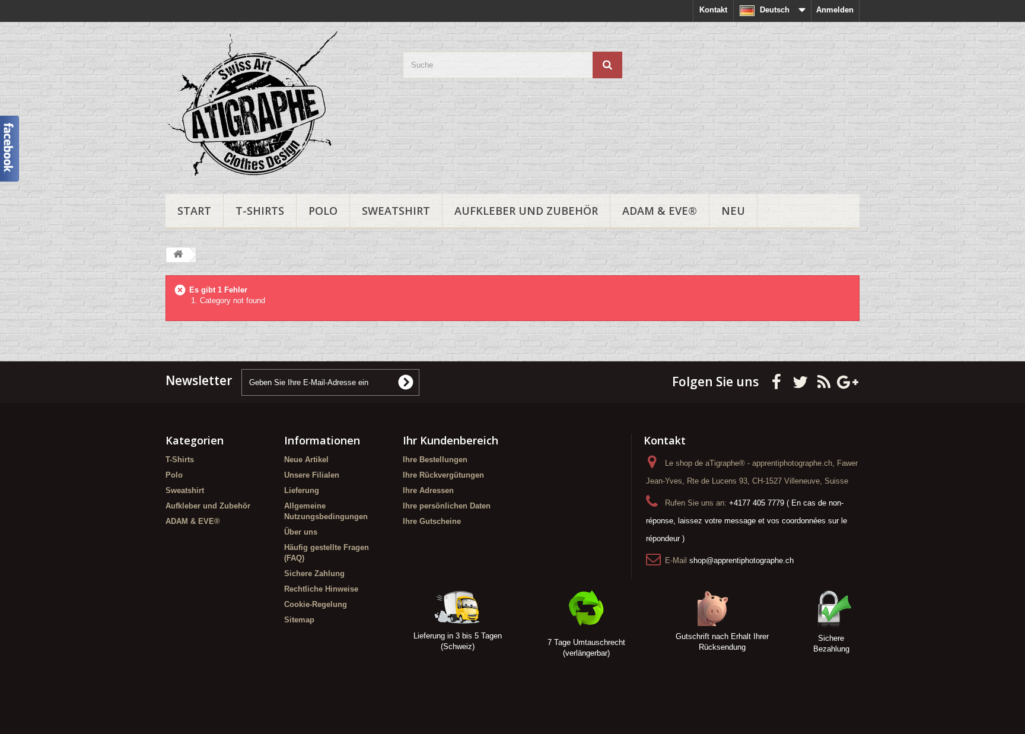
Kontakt (713, 9)
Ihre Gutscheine (432, 521)
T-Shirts (259, 211)
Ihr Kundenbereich (450, 440)
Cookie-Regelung (315, 604)
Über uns (300, 532)
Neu (733, 211)
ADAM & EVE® (659, 211)
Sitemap (299, 619)
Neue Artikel (306, 459)
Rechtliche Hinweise (321, 588)
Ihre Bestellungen (435, 459)
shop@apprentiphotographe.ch (741, 560)
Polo (323, 211)
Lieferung (301, 490)
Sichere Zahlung (314, 573)
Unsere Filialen (311, 475)
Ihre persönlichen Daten (447, 505)
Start (194, 211)
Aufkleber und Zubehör (526, 211)
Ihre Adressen (428, 490)
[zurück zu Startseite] (178, 254)
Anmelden (835, 9)
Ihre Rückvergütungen (443, 475)
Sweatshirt (396, 211)
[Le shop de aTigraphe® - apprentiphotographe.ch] (275, 105)
